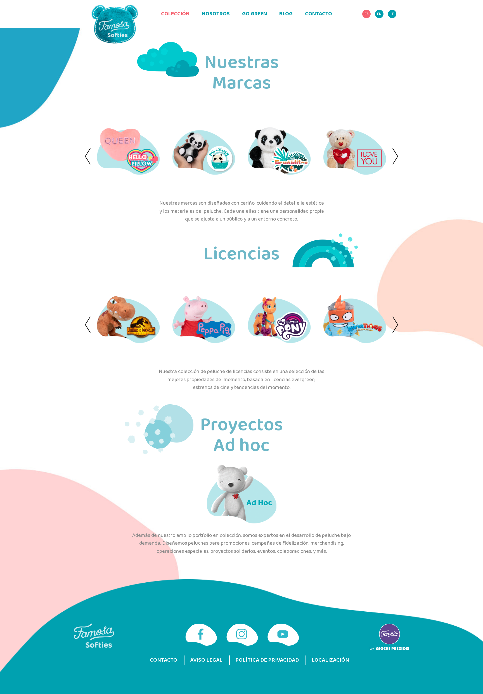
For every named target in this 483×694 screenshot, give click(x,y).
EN (379, 14)
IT (392, 14)
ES (366, 14)
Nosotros (216, 14)
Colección (175, 14)
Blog (286, 14)
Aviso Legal (206, 660)
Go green (254, 14)
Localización (330, 660)
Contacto (318, 14)
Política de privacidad (267, 660)
